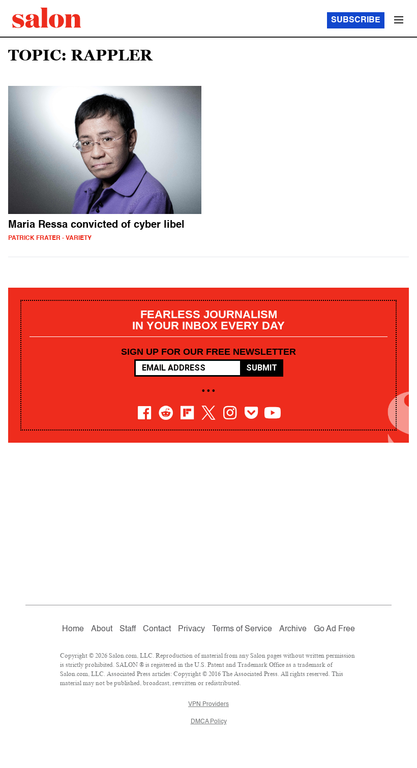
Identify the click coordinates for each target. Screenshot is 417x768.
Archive (293, 629)
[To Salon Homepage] (46, 18)
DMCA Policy (209, 722)
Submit (261, 368)
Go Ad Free (334, 629)
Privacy (191, 629)
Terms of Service (242, 629)
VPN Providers (208, 704)
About (101, 629)
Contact (157, 629)
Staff (128, 629)
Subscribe (355, 20)
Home (73, 629)
